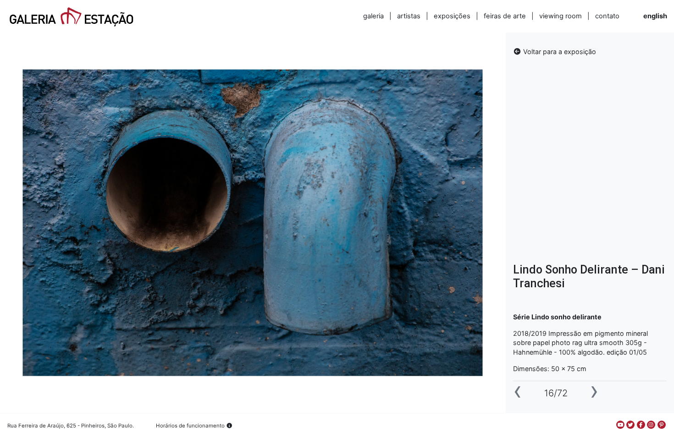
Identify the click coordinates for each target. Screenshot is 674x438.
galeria (373, 16)
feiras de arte (505, 16)
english (655, 16)
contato (607, 16)
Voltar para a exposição (558, 51)
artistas (408, 16)
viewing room (560, 16)
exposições (452, 16)
